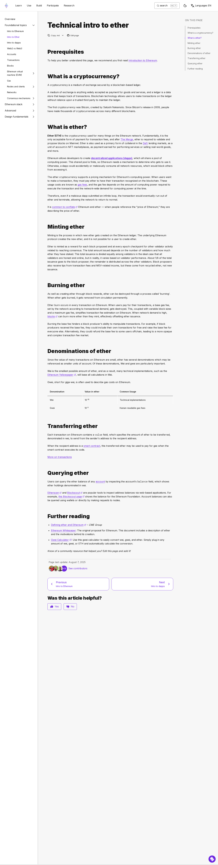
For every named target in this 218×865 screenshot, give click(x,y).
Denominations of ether (199, 53)
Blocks (10, 66)
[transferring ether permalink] (46, 426)
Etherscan (54, 492)
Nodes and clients (16, 86)
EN (203, 5)
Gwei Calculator (61, 539)
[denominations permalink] (46, 351)
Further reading (195, 68)
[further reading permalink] (46, 516)
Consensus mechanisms (18, 98)
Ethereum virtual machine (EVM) (15, 73)
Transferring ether (196, 58)
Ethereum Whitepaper (63, 530)
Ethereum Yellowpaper (61, 374)
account (100, 481)
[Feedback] (212, 859)
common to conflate (65, 206)
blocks (52, 316)
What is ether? (195, 38)
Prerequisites (194, 27)
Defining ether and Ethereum (68, 524)
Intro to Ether (13, 37)
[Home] (6, 5)
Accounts (11, 54)
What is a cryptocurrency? (200, 33)
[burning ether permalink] (46, 285)
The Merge (127, 139)
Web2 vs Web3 (14, 48)
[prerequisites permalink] (46, 52)
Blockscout (74, 492)
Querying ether (195, 63)
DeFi (145, 143)
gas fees (82, 184)
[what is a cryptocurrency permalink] (46, 76)
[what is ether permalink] (46, 127)
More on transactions (59, 456)
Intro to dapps (14, 43)
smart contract (91, 445)
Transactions (13, 60)
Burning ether (194, 48)
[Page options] (63, 35)
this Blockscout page (71, 496)
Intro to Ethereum (15, 31)
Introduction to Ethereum (142, 60)
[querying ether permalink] (46, 473)
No (72, 606)
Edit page (73, 35)
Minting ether (194, 43)
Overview (10, 19)
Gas (9, 80)
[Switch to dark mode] (185, 6)
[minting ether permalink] (46, 227)
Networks (11, 92)
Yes (57, 606)
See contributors (77, 568)
